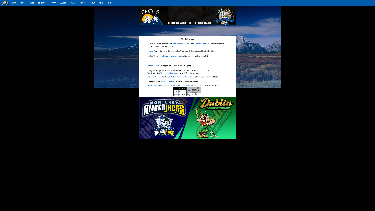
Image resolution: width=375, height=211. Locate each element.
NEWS (101, 3)
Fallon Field (190, 85)
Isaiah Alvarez (176, 56)
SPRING (22, 3)
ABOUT (14, 3)
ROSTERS (53, 3)
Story (198, 90)
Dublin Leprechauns (167, 82)
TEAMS (73, 3)
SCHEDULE (41, 3)
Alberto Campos (200, 44)
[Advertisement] (175, 31)
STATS (32, 3)
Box (190, 90)
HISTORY (82, 3)
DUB (175, 92)
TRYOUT (92, 3)
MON (176, 94)
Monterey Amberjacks (180, 44)
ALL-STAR (63, 3)
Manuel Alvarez (153, 66)
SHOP (109, 3)
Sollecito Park (190, 77)
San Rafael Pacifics (175, 77)
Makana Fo (151, 51)
